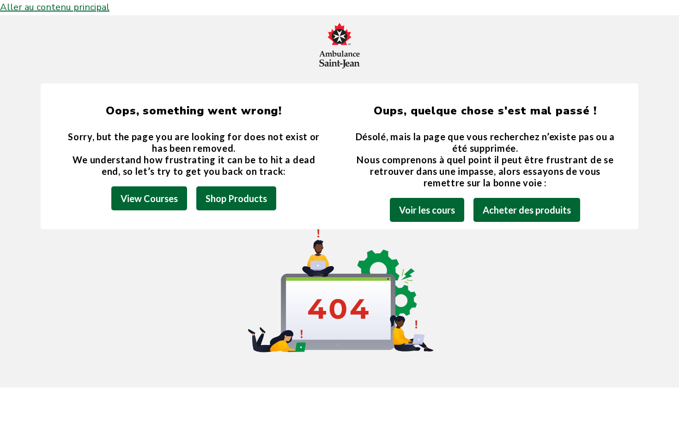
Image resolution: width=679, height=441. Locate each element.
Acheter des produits (527, 209)
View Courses (149, 198)
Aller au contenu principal (54, 7)
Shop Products (236, 198)
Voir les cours (427, 209)
